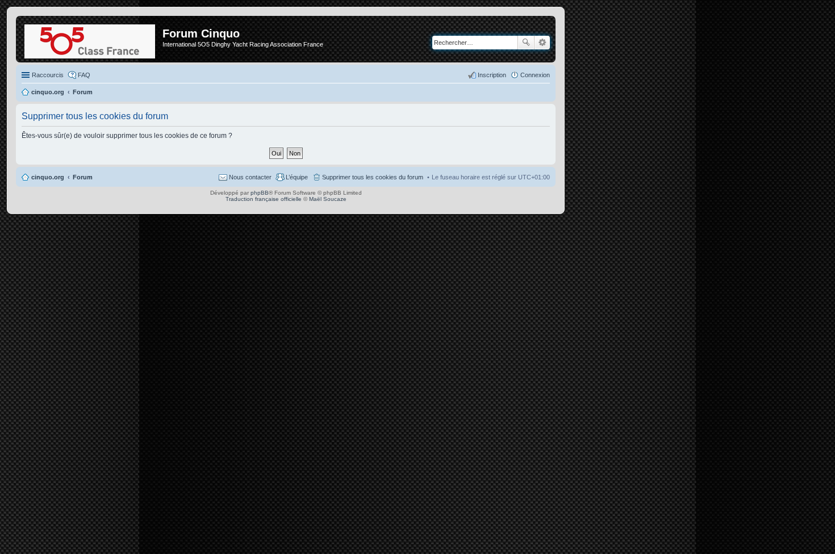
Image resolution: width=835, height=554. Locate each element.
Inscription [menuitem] (492, 75)
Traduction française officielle (264, 199)
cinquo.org (47, 177)
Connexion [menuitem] (535, 75)
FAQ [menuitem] (84, 75)
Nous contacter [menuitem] (250, 177)
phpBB (259, 193)
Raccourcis (48, 75)
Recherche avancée (542, 42)
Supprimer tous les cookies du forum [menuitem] (372, 177)
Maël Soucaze (327, 199)
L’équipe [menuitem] (297, 177)
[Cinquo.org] (90, 39)
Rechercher (526, 42)
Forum (83, 177)
